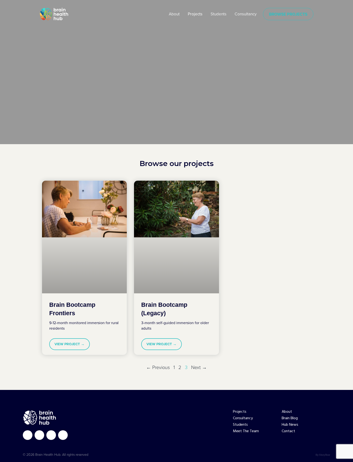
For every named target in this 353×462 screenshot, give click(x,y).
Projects (239, 412)
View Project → (70, 344)
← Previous (158, 367)
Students (240, 425)
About (287, 412)
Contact (288, 431)
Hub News (290, 425)
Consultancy (243, 418)
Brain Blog (290, 418)
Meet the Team (246, 431)
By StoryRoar (323, 455)
